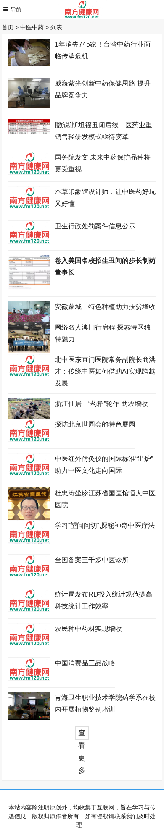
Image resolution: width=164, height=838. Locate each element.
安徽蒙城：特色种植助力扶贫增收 (105, 306)
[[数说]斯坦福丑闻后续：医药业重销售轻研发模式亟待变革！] (29, 132)
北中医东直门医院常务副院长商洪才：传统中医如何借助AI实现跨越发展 (105, 371)
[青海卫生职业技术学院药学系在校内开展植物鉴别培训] (29, 718)
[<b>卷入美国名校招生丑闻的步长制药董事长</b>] (29, 287)
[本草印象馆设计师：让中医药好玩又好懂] (29, 207)
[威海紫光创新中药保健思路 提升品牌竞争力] (29, 105)
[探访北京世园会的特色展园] (29, 439)
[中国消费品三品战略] (29, 678)
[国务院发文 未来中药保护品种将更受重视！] (29, 172)
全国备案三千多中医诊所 (92, 559)
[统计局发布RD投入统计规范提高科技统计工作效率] (29, 609)
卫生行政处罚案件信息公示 (95, 226)
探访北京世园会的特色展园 (95, 424)
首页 (11, 27)
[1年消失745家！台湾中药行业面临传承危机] (29, 64)
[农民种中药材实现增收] (29, 644)
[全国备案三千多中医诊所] (29, 575)
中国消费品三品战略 (85, 663)
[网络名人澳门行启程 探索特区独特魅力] (29, 351)
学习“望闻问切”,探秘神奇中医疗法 (105, 525)
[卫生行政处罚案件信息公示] (29, 241)
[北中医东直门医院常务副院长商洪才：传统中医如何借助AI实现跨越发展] (29, 375)
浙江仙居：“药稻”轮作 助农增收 (101, 403)
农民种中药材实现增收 (88, 628)
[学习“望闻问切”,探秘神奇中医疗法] (29, 540)
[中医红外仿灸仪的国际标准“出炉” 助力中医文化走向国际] (29, 474)
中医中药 (35, 27)
